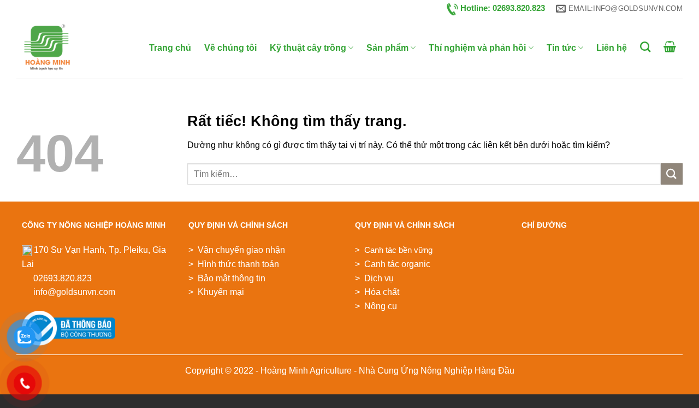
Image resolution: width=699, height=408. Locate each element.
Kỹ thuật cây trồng (308, 47)
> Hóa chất (377, 292)
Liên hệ (611, 47)
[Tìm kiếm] (645, 46)
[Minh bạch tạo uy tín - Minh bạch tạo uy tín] (58, 48)
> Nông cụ (376, 306)
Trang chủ (170, 47)
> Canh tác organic (392, 264)
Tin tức (561, 47)
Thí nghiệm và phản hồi (477, 47)
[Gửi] (672, 174)
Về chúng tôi (230, 47)
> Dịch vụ (374, 278)
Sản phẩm (387, 47)
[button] (670, 46)
